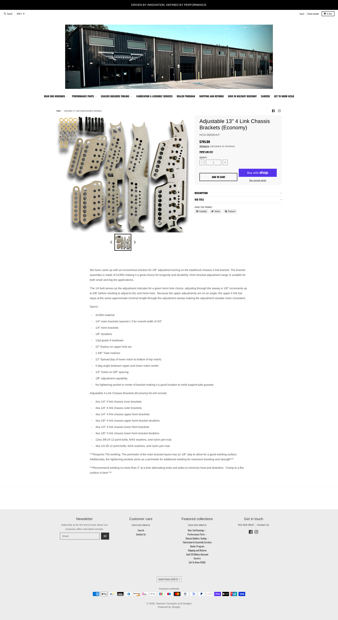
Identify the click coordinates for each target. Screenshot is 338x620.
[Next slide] (134, 242)
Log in (302, 13)
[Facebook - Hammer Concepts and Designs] (273, 111)
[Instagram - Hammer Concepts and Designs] (279, 111)
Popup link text (206, 151)
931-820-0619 (246, 524)
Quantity (203, 157)
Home (58, 110)
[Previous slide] (111, 242)
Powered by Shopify (169, 607)
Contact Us (263, 524)
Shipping (204, 146)
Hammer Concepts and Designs (174, 603)
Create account (313, 13)
